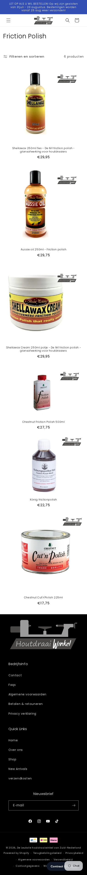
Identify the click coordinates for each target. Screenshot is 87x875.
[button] (8, 20)
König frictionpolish (43, 499)
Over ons (15, 750)
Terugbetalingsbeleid (47, 853)
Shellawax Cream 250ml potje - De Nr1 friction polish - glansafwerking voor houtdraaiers (43, 349)
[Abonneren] (73, 805)
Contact (15, 675)
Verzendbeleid (63, 859)
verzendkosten (20, 778)
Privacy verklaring (22, 713)
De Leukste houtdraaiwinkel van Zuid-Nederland (49, 847)
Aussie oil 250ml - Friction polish (43, 249)
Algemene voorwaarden (27, 694)
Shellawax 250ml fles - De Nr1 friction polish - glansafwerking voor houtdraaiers (43, 150)
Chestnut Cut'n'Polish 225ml (43, 597)
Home (13, 740)
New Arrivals (17, 769)
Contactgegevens (28, 866)
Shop (12, 759)
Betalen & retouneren (25, 704)
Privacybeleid (74, 853)
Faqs (12, 685)
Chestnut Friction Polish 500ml (43, 422)
